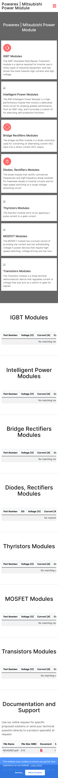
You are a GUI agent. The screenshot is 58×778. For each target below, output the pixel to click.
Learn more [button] (36, 765)
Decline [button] (18, 772)
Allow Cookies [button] (35, 772)
